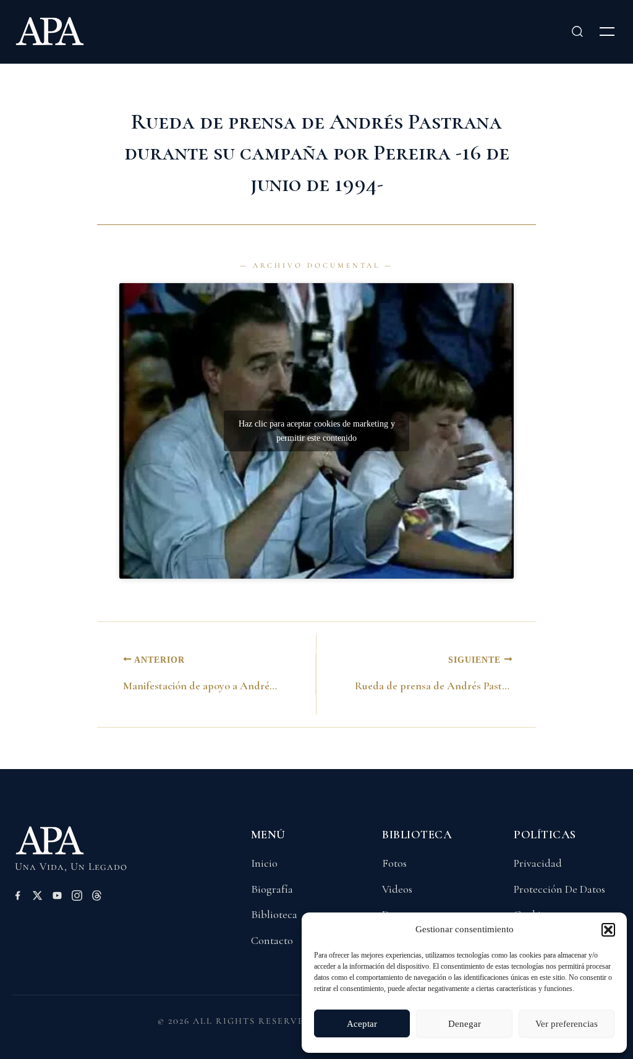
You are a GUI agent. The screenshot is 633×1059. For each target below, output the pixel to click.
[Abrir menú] (607, 31)
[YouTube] (57, 897)
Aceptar (362, 1024)
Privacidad (538, 863)
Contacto (272, 940)
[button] (608, 930)
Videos (397, 889)
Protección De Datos (559, 889)
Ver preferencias (566, 1024)
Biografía (272, 889)
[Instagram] (77, 897)
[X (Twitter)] (37, 897)
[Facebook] (17, 897)
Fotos (394, 863)
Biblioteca (274, 914)
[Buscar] (577, 31)
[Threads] (96, 897)
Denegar (464, 1024)
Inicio (264, 863)
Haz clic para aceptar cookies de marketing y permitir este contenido (317, 431)
